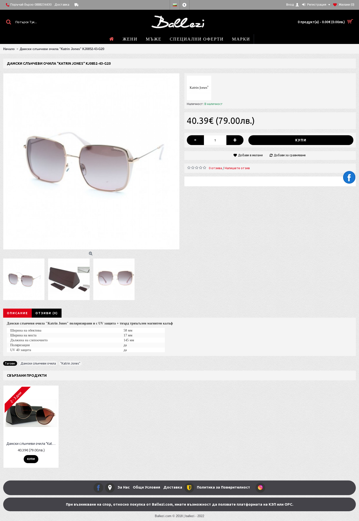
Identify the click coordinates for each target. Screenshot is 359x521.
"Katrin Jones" (70, 363)
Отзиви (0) (46, 313)
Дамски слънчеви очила (38, 363)
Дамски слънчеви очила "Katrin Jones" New (31, 444)
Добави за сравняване (290, 155)
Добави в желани (250, 155)
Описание (17, 313)
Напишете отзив (237, 168)
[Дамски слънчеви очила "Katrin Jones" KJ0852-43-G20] (91, 161)
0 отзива (215, 168)
